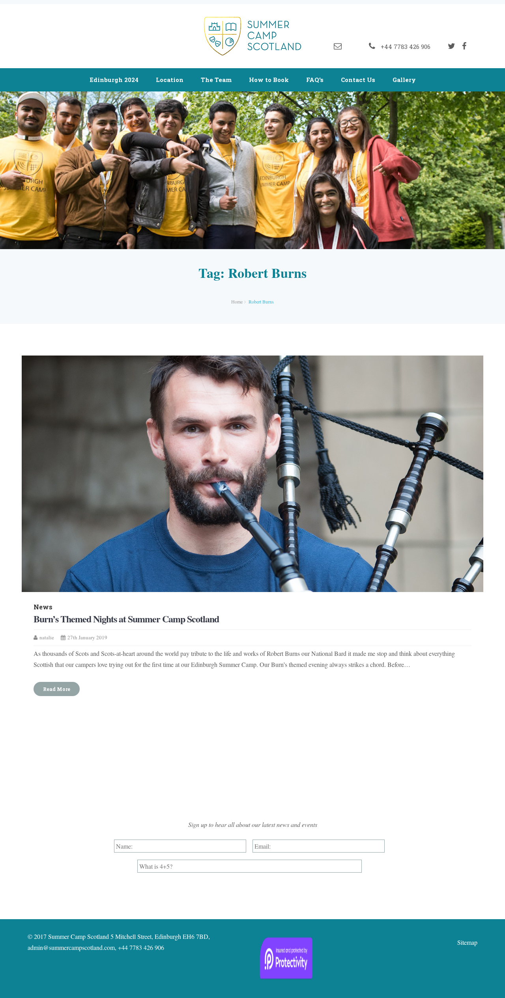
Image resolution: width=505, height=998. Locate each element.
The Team (216, 80)
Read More (56, 689)
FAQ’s (315, 80)
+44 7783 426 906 (404, 46)
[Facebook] (463, 46)
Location (169, 80)
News (43, 607)
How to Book (269, 80)
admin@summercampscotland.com (71, 947)
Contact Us (358, 80)
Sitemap (467, 942)
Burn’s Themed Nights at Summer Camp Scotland (126, 619)
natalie (46, 637)
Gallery (404, 80)
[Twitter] (451, 46)
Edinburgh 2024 (114, 80)
